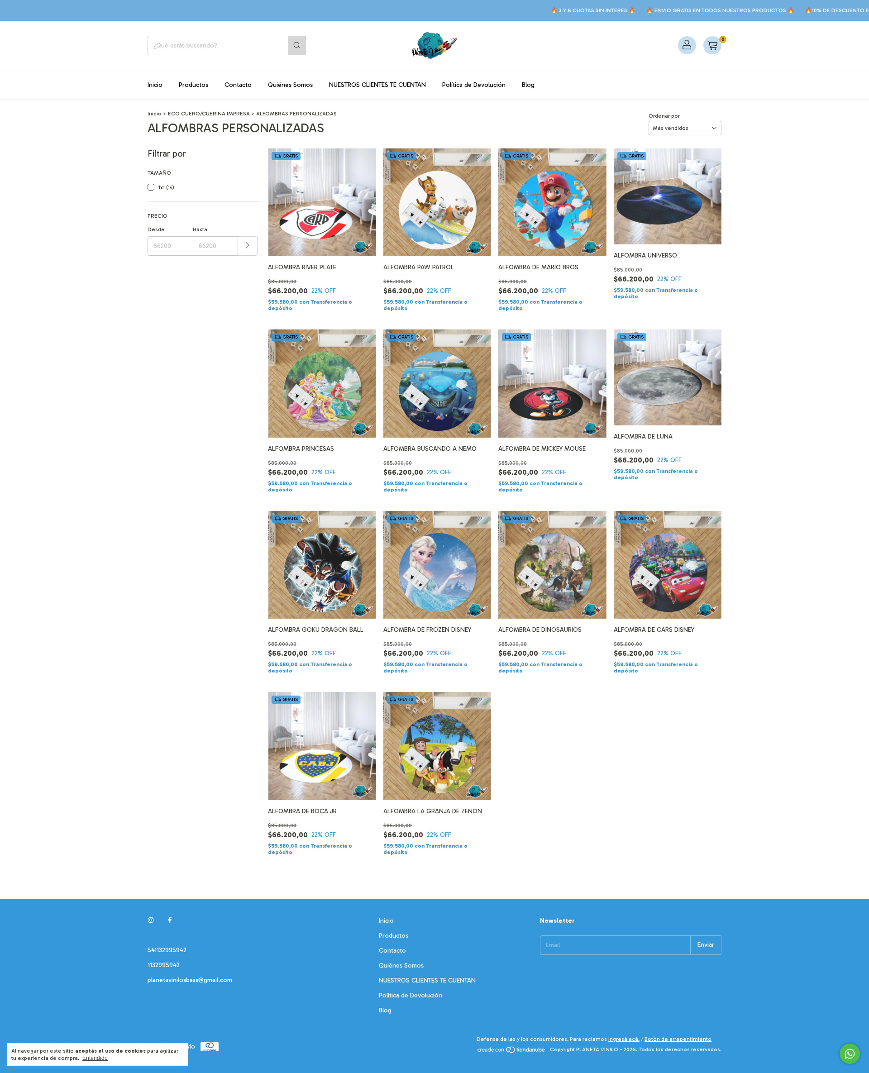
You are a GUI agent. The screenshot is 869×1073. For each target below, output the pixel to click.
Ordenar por (664, 116)
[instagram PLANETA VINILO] (151, 921)
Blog (528, 85)
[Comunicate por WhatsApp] (850, 1054)
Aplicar (248, 246)
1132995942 (164, 965)
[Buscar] (297, 45)
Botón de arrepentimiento (678, 1039)
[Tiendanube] (512, 1052)
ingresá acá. (624, 1039)
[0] (712, 45)
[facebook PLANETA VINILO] (170, 921)
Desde (156, 229)
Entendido (95, 1058)
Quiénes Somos (290, 85)
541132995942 (167, 950)
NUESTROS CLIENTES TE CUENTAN (377, 85)
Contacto (238, 85)
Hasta (200, 229)
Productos (193, 85)
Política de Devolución (474, 85)
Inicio (155, 85)
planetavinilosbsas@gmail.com (190, 980)
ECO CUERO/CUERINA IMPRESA (209, 113)
